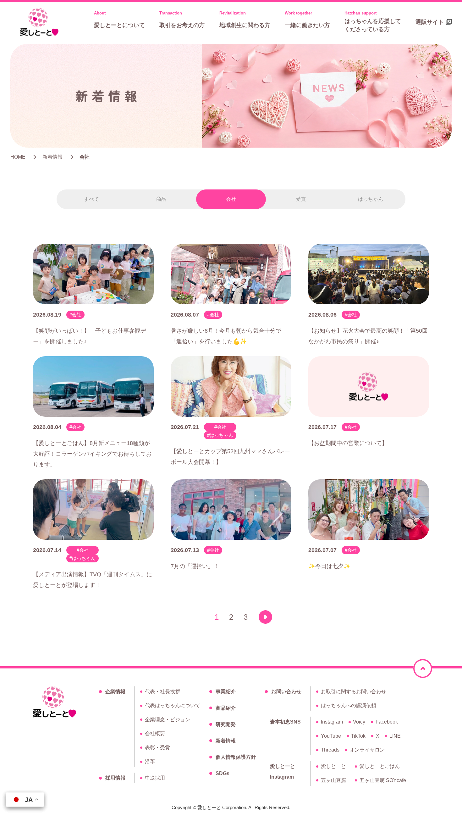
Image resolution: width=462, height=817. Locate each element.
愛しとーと (333, 766)
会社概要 (155, 733)
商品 (161, 199)
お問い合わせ (286, 691)
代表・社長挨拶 (162, 691)
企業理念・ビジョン (167, 719)
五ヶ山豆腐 (333, 780)
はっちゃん (370, 199)
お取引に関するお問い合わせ (353, 691)
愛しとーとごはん (380, 766)
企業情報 (115, 691)
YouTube (331, 736)
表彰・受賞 (157, 747)
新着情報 (226, 740)
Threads (330, 749)
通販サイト (429, 22)
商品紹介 (226, 708)
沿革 (150, 761)
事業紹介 (226, 691)
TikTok (358, 736)
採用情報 (115, 777)
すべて (91, 199)
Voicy (359, 721)
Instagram (332, 721)
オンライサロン (367, 749)
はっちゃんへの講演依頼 (348, 705)
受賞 (301, 199)
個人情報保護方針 (236, 757)
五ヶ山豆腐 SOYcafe (383, 780)
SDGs (222, 773)
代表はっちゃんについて (172, 705)
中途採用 (155, 777)
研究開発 (226, 724)
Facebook (387, 721)
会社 (231, 199)
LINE (395, 736)
